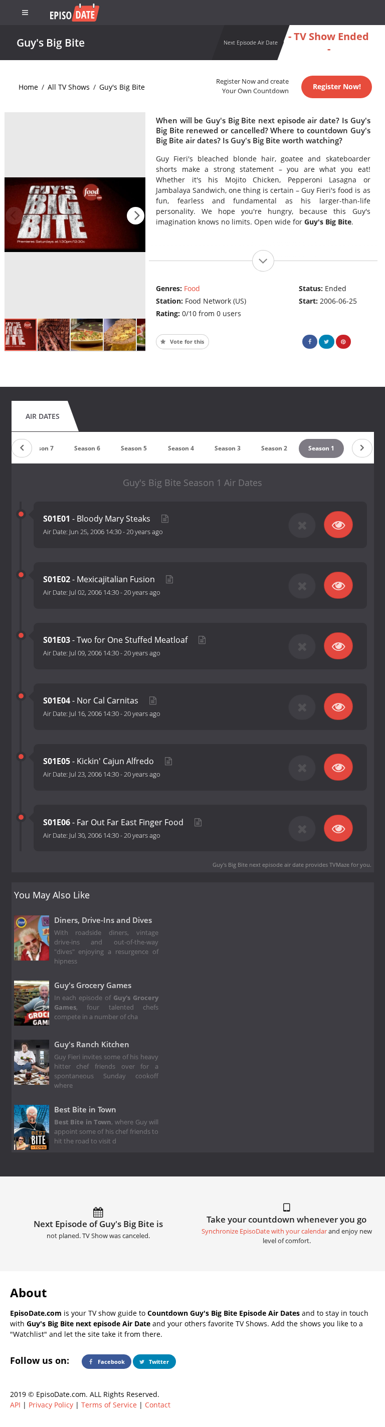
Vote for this (186, 341)
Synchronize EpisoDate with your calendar (264, 1231)
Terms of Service (109, 1404)
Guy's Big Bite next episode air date (258, 864)
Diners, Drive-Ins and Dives (103, 920)
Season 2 (274, 448)
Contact (157, 1404)
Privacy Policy (51, 1404)
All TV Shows (69, 87)
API (15, 1404)
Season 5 (134, 448)
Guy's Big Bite (122, 87)
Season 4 (181, 448)
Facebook (110, 1361)
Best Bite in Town (85, 1109)
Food (192, 288)
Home (28, 87)
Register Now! (337, 86)
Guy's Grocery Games (92, 985)
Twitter (158, 1361)
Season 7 (41, 448)
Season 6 (87, 448)
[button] (135, 215)
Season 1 (321, 448)
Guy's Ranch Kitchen (91, 1044)
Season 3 (228, 448)
